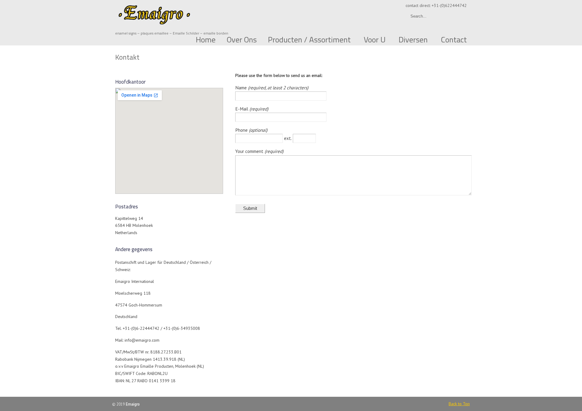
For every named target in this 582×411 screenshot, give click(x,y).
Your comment (250, 151)
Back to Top (459, 403)
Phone (242, 130)
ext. (288, 138)
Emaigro (154, 14)
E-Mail (242, 109)
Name (241, 88)
